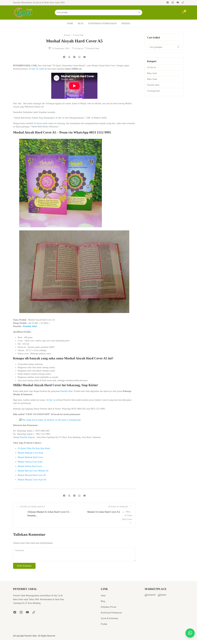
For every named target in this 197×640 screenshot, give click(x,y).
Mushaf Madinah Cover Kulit (30, 453)
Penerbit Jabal (93, 48)
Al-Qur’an (50, 400)
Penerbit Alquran (27, 437)
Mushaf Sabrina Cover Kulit (30, 462)
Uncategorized (153, 91)
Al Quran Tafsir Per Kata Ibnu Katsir (34, 448)
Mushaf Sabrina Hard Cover (30, 466)
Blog (81, 23)
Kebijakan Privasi (108, 607)
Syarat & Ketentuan (109, 618)
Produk (125, 23)
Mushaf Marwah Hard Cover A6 (32, 475)
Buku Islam (152, 79)
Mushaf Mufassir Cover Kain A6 (32, 479)
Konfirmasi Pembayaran (102, 23)
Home (70, 23)
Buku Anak (152, 73)
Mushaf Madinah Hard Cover (30, 457)
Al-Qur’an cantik (36, 69)
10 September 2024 (61, 48)
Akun (103, 595)
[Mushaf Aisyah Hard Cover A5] (84, 57)
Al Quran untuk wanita (44, 123)
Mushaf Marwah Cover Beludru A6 (33, 471)
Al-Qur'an (79, 48)
